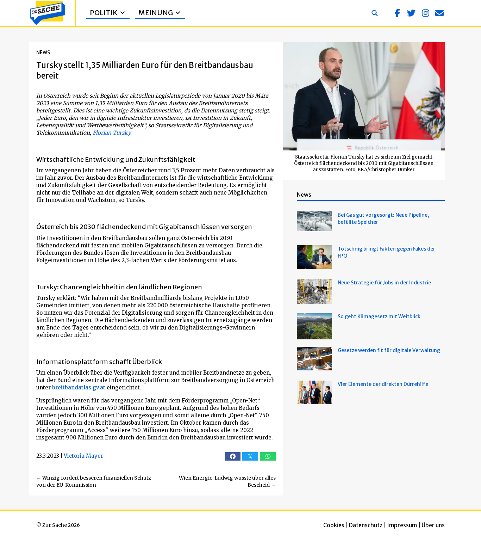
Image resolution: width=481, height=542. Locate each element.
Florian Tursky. (112, 132)
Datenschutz (365, 525)
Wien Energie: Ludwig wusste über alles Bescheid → (227, 481)
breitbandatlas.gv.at (78, 387)
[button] (397, 13)
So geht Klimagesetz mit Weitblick (379, 316)
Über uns (433, 525)
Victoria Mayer (83, 455)
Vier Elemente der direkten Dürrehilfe (383, 384)
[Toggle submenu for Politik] (122, 13)
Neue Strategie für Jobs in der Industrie (384, 282)
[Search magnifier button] (374, 13)
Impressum (402, 525)
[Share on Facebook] (233, 456)
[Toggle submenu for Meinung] (178, 13)
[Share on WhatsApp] (268, 456)
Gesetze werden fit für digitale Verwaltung (389, 350)
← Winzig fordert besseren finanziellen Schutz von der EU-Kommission (93, 481)
